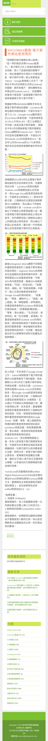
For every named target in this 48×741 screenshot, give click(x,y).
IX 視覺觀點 (11, 645)
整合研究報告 (12, 688)
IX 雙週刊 (10, 649)
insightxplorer (10, 535)
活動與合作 (11, 693)
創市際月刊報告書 (13, 669)
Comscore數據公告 (14, 635)
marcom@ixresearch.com (27, 736)
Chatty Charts (12, 630)
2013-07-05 (10, 534)
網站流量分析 (10, 536)
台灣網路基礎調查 (13, 679)
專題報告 (10, 684)
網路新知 (10, 703)
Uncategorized (12, 654)
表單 (23, 561)
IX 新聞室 (10, 640)
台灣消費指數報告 (13, 674)
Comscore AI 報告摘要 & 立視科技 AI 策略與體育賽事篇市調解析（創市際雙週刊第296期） (23, 587)
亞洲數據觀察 (12, 659)
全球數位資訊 (12, 664)
